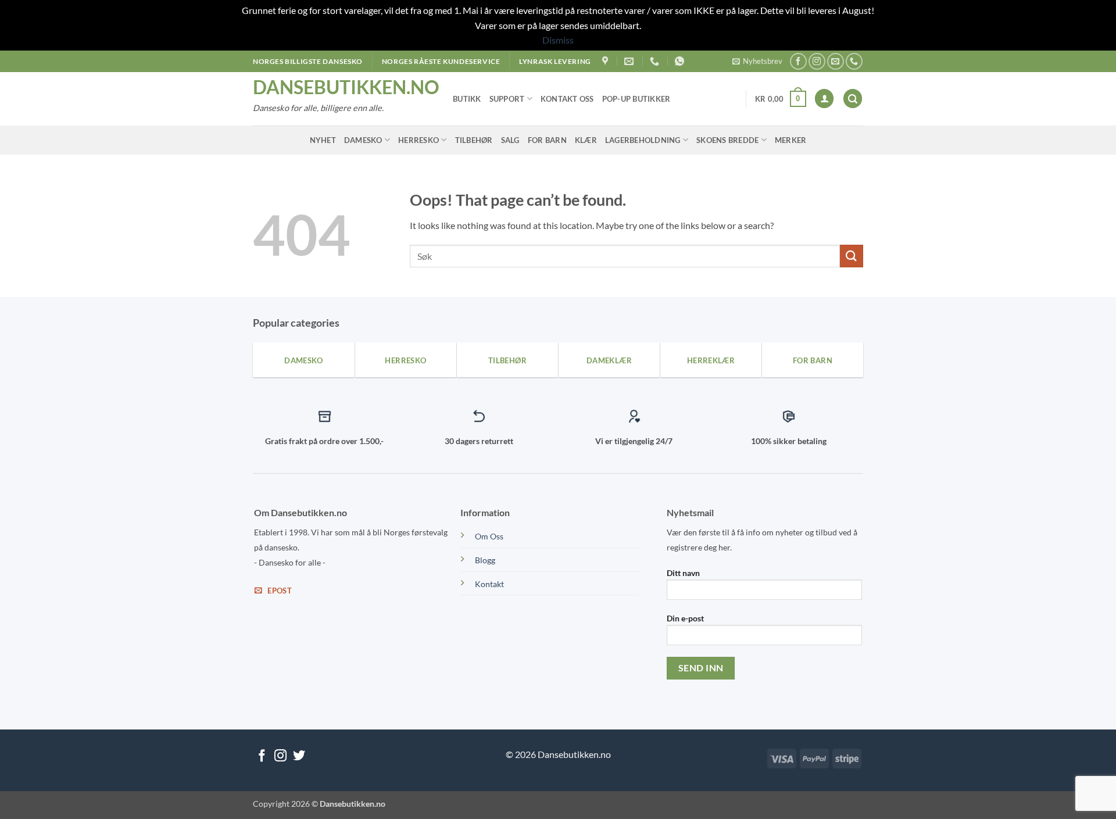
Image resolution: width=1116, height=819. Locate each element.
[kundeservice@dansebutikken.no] (630, 61)
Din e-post (685, 618)
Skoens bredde (727, 140)
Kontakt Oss (567, 98)
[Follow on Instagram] (817, 61)
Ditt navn (683, 573)
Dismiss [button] (558, 39)
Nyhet (323, 140)
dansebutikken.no (344, 87)
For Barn (547, 140)
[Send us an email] (835, 61)
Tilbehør (474, 140)
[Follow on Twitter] (299, 756)
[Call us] (854, 61)
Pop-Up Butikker (636, 98)
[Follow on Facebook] (798, 61)
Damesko (363, 140)
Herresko (418, 140)
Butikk (467, 98)
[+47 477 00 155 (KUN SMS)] (656, 61)
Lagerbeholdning (643, 140)
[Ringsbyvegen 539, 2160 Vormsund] (606, 61)
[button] (757, 61)
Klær (586, 140)
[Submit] (851, 256)
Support (507, 98)
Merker (791, 140)
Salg (510, 140)
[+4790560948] (681, 61)
